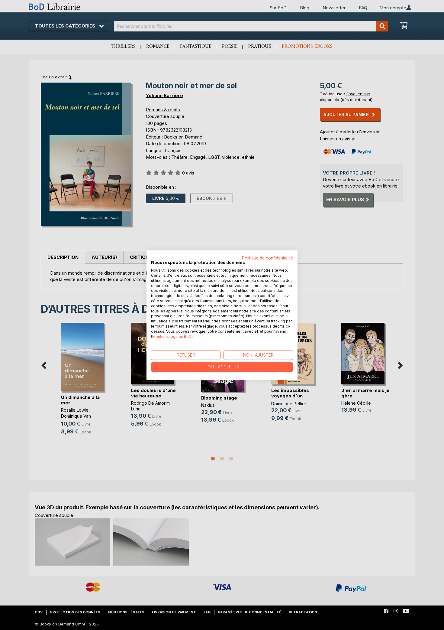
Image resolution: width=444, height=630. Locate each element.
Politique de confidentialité (267, 257)
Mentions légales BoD (171, 336)
